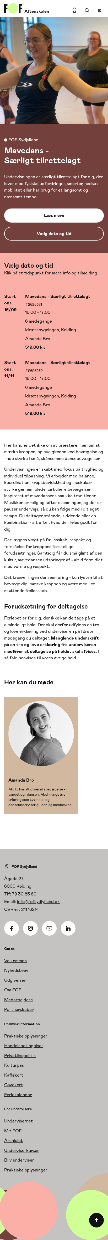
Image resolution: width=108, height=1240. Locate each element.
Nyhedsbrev (16, 970)
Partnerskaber (19, 1009)
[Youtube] (49, 928)
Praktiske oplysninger (25, 1036)
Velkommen (15, 960)
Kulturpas (14, 1065)
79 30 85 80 (24, 894)
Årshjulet (13, 1140)
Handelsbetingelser (23, 1045)
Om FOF (12, 990)
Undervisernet (18, 1121)
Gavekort (13, 1085)
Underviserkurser (21, 1150)
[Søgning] (87, 10)
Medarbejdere (18, 1000)
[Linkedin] (68, 928)
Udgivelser (15, 980)
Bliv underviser (19, 1160)
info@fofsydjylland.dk (38, 901)
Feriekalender (18, 1094)
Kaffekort (13, 1075)
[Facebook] (11, 928)
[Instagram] (30, 928)
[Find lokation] (74, 10)
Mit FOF (12, 1131)
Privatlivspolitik (20, 1055)
